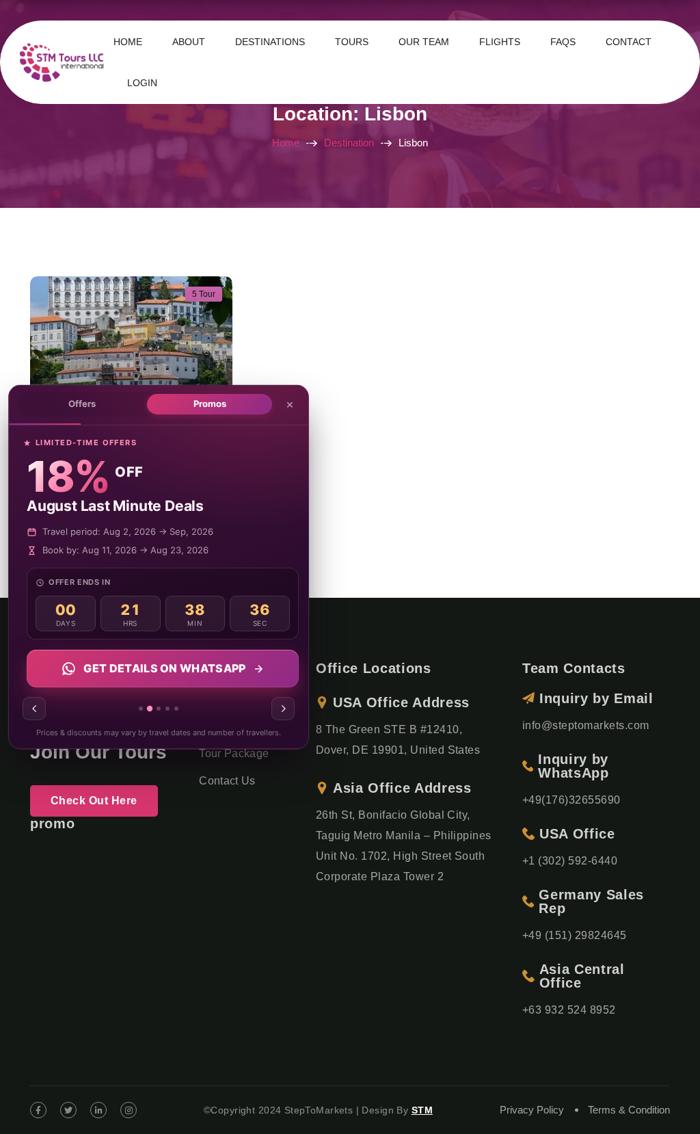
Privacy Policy (532, 1110)
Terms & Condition (629, 1110)
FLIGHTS (499, 41)
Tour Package (234, 753)
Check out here (94, 800)
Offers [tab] (82, 403)
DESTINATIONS (270, 41)
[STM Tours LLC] (63, 61)
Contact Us (227, 781)
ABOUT (188, 41)
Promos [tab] (209, 403)
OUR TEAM (424, 41)
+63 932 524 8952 (569, 1010)
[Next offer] (283, 709)
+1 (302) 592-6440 (569, 861)
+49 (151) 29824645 (574, 935)
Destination (349, 142)
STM (422, 1110)
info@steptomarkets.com (585, 725)
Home (285, 142)
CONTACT (628, 41)
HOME (127, 41)
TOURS (351, 41)
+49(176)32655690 (571, 800)
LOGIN (142, 82)
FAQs (563, 41)
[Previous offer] (34, 709)
